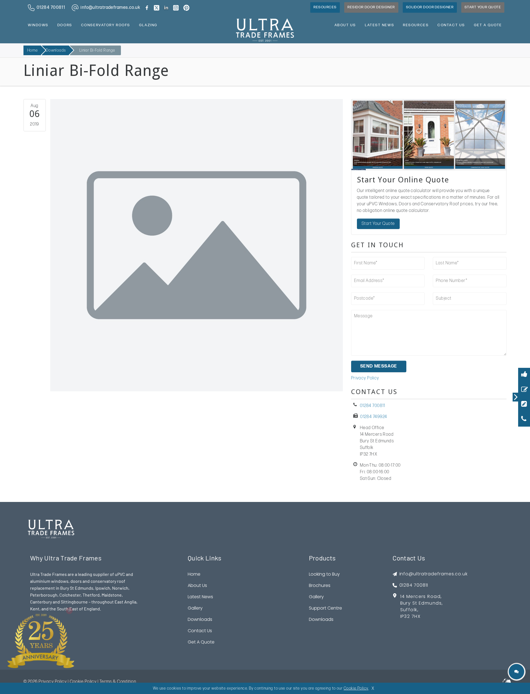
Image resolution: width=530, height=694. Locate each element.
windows (38, 25)
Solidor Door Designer (430, 7)
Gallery (195, 608)
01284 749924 (373, 416)
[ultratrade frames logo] (265, 29)
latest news (379, 25)
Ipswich (102, 588)
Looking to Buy (324, 574)
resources (416, 25)
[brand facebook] (147, 8)
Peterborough (43, 594)
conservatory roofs (105, 25)
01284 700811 (372, 405)
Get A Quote (488, 25)
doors (64, 25)
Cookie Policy (83, 681)
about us (345, 25)
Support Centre (325, 608)
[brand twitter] (156, 8)
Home (32, 50)
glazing (148, 25)
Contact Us (200, 630)
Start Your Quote (483, 7)
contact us (451, 25)
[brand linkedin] (166, 8)
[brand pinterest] (186, 8)
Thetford (91, 594)
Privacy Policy (365, 378)
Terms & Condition (118, 681)
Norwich (120, 588)
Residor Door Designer (371, 7)
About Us (197, 585)
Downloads (56, 50)
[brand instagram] (176, 8)
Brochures (319, 585)
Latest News (200, 597)
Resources (325, 7)
